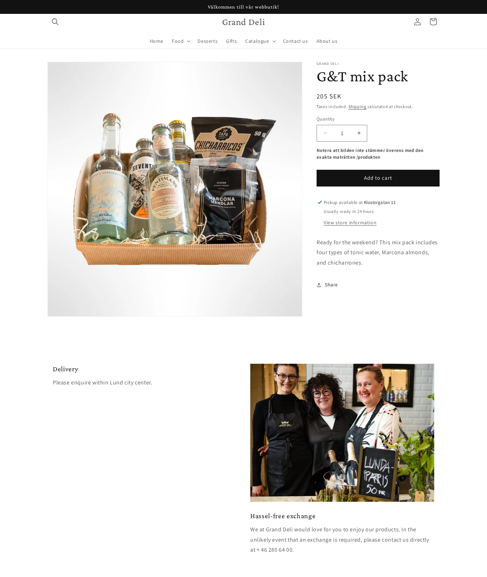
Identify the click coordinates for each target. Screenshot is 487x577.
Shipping (357, 106)
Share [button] (331, 284)
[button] (55, 22)
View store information (350, 222)
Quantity (325, 119)
